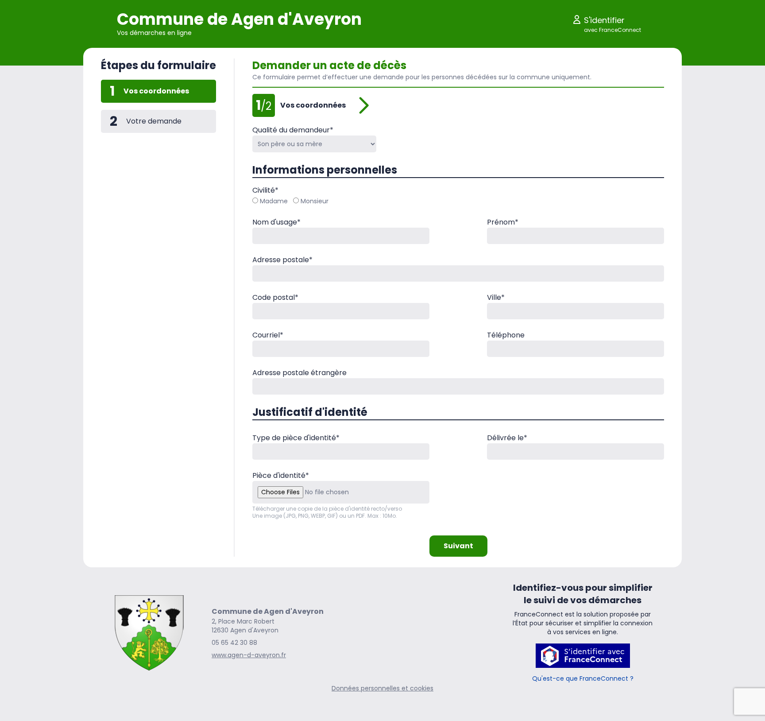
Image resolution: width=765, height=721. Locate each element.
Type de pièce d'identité (296, 438)
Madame (274, 201)
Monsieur (314, 201)
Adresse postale (282, 260)
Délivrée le (507, 438)
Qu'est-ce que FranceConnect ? (583, 678)
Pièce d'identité (280, 475)
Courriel (267, 335)
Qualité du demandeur (292, 130)
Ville (496, 297)
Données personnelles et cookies (382, 688)
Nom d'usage (276, 222)
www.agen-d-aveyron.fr (249, 655)
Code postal (275, 297)
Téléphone (506, 335)
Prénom (502, 222)
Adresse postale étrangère (299, 373)
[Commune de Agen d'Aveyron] (149, 633)
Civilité (265, 190)
